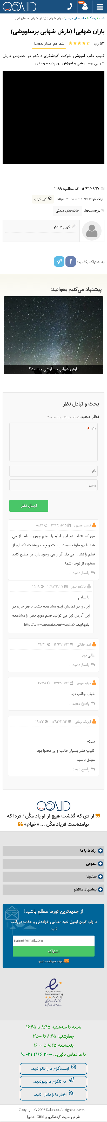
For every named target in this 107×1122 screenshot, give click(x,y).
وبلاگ (92, 18)
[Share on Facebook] (70, 261)
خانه (101, 18)
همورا (31, 1117)
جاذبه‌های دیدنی (75, 18)
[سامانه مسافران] (85, 7)
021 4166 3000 (38, 1054)
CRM (40, 1117)
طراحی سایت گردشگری (64, 1117)
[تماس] (70, 7)
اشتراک (53, 951)
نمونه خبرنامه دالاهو (51, 961)
